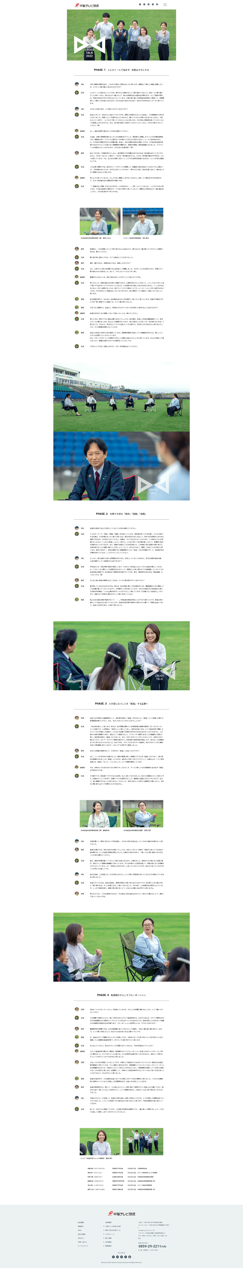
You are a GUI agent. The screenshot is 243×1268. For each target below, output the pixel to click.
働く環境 (108, 1238)
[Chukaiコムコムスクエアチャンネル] (121, 1257)
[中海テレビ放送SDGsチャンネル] (144, 5)
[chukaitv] (149, 5)
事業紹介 (81, 1226)
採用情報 (108, 1222)
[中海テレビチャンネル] (140, 5)
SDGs (79, 1230)
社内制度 (108, 1242)
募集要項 (108, 1246)
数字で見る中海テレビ (113, 1230)
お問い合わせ (82, 1242)
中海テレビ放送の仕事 (113, 1226)
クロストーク (109, 1234)
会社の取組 (81, 1234)
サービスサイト (83, 1246)
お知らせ (81, 1238)
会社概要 (81, 1222)
